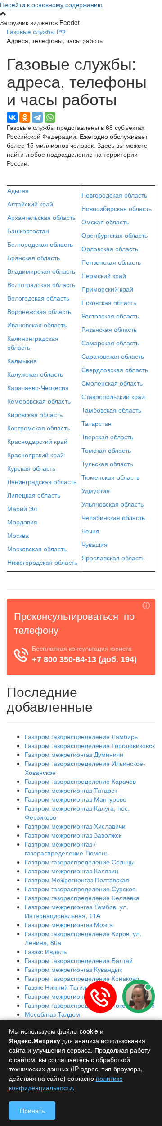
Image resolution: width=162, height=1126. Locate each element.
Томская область (106, 450)
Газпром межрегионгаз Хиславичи (75, 825)
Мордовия (22, 521)
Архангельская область (41, 217)
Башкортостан (28, 230)
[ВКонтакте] (12, 117)
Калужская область (35, 374)
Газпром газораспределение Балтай (79, 960)
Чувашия (94, 544)
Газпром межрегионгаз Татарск (71, 790)
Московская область (37, 548)
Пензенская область (111, 262)
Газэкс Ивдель (46, 951)
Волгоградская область (41, 284)
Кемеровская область (39, 400)
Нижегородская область (42, 562)
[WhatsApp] (50, 117)
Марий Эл (22, 508)
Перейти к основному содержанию (51, 4)
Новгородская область (114, 194)
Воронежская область (39, 311)
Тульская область (107, 463)
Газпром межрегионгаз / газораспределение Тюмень (66, 848)
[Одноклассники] (24, 117)
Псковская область (108, 302)
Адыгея (18, 190)
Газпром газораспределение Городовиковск (90, 745)
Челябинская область (113, 517)
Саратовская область (112, 356)
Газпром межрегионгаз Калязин (71, 870)
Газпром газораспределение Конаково (82, 978)
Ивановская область (37, 324)
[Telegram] (37, 117)
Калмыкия (22, 360)
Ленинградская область (41, 481)
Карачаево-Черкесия (38, 387)
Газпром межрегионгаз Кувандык (73, 969)
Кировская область (35, 414)
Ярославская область (112, 557)
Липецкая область (33, 494)
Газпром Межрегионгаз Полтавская (77, 879)
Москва (18, 535)
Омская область (105, 221)
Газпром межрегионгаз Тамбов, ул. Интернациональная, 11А (76, 911)
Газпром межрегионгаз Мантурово (75, 799)
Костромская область (38, 427)
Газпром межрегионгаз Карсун (70, 996)
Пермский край (103, 275)
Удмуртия (95, 490)
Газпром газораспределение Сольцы (80, 861)
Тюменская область (110, 477)
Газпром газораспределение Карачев (80, 781)
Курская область (31, 468)
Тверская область (107, 436)
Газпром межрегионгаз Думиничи (74, 754)
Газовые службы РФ (36, 31)
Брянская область (33, 257)
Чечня (90, 530)
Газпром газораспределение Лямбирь (81, 736)
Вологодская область (38, 297)
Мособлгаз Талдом (52, 1014)
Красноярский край (35, 454)
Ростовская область (110, 315)
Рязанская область (109, 329)
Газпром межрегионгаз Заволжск (73, 834)
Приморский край (107, 288)
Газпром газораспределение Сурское (80, 888)
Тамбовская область (111, 409)
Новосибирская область (116, 208)
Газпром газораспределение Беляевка (82, 897)
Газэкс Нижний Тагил (55, 987)
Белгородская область (40, 244)
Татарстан (96, 423)
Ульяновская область (112, 503)
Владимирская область (41, 270)
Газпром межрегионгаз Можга (69, 924)
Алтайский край (30, 203)
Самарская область (110, 342)
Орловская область (109, 248)
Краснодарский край (37, 441)
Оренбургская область (114, 235)
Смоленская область (112, 382)
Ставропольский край (113, 396)
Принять (32, 1110)
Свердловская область (114, 369)
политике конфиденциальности (66, 1083)
